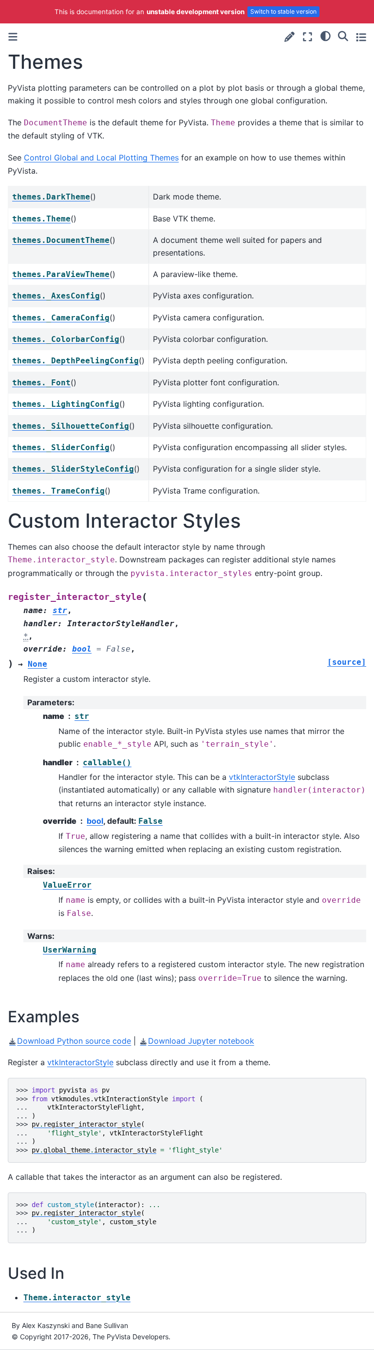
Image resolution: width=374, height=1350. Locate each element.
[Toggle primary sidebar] (13, 36)
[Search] (343, 35)
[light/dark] (326, 35)
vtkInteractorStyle (262, 777)
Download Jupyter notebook (201, 1041)
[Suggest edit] (289, 36)
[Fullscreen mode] (308, 36)
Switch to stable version (283, 11)
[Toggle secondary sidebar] (361, 36)
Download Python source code (74, 1041)
